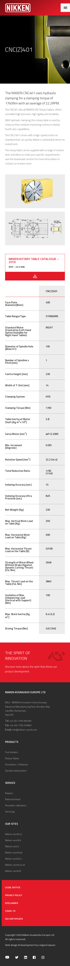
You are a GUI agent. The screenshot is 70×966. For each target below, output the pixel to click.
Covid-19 (10, 911)
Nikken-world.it (13, 840)
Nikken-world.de (13, 852)
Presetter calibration (15, 805)
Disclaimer (11, 903)
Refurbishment (13, 799)
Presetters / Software (16, 764)
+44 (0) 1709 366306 (20, 721)
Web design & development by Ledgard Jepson (30, 945)
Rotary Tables (12, 758)
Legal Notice (12, 887)
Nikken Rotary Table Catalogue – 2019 (34, 260)
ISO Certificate (14, 918)
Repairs (9, 793)
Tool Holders (11, 752)
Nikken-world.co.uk (15, 865)
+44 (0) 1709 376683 (21, 725)
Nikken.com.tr (12, 846)
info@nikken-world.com (24, 729)
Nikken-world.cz (13, 834)
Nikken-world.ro (13, 858)
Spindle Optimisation (16, 770)
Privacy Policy (13, 895)
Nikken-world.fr (13, 871)
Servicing (9, 811)
